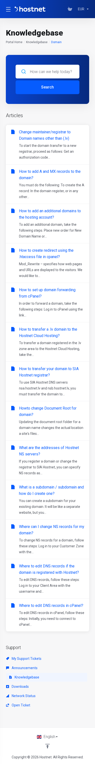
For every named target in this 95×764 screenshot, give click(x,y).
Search (47, 87)
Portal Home (14, 42)
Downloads (20, 687)
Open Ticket (20, 705)
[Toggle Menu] (7, 9)
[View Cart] (71, 9)
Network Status (23, 696)
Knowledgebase (37, 42)
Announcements (24, 668)
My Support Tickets (26, 659)
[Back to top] (47, 746)
